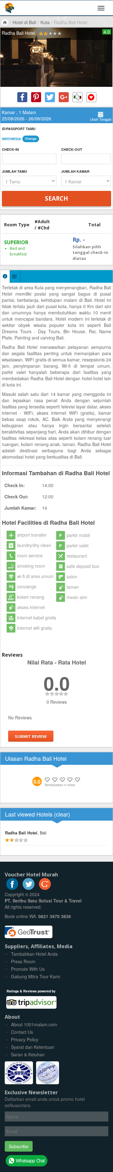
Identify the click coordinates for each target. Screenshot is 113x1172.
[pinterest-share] (36, 97)
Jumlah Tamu (14, 171)
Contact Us (22, 1032)
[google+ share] (63, 97)
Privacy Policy (24, 1039)
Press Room (23, 961)
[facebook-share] (22, 97)
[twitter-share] (50, 97)
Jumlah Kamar (75, 171)
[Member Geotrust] (28, 930)
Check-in (10, 149)
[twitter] (29, 888)
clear (62, 814)
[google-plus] (45, 888)
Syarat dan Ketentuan (32, 1047)
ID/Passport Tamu (18, 128)
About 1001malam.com (34, 1024)
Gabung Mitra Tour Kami (35, 976)
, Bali (25, 833)
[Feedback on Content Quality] (77, 97)
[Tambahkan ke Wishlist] (91, 97)
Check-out (71, 149)
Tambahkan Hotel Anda (34, 954)
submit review (31, 736)
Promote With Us (28, 969)
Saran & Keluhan (28, 1054)
